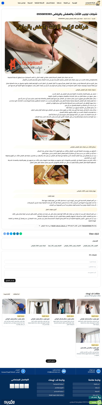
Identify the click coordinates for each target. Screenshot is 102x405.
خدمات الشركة (95, 316)
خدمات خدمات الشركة (58, 226)
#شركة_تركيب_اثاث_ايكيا (54, 245)
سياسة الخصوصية (58, 384)
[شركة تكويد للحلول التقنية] (9, 402)
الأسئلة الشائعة (39, 3)
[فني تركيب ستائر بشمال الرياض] (88, 306)
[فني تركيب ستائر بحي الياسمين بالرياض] (88, 335)
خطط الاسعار (50, 3)
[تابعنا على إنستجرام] (17, 386)
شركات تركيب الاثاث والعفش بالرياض (59, 143)
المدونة (30, 3)
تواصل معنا (21, 3)
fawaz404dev (87, 226)
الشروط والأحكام (59, 387)
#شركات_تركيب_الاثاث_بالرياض (72, 245)
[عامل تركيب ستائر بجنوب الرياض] (14, 306)
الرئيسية (74, 3)
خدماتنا (59, 3)
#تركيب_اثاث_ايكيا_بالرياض (90, 245)
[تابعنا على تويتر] (21, 386)
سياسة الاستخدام (58, 391)
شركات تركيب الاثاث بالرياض (38, 245)
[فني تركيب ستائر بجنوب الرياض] (38, 306)
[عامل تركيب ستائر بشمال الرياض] (63, 306)
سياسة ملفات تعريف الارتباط (56, 395)
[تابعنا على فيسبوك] (26, 386)
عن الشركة (67, 3)
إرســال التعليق (10, 280)
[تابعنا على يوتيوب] (12, 386)
